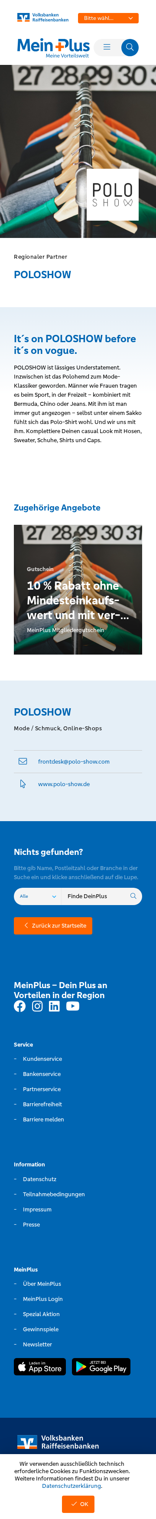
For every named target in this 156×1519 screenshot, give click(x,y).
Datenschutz (39, 1179)
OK (84, 1504)
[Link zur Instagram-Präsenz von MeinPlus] (37, 1006)
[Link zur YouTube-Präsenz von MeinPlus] (73, 1006)
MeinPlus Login (43, 1299)
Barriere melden (43, 1119)
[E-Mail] (23, 762)
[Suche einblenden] (130, 47)
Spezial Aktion (41, 1314)
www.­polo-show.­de (64, 784)
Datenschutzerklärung (71, 1486)
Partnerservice (42, 1089)
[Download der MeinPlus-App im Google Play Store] (101, 1368)
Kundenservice (42, 1059)
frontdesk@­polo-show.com (74, 761)
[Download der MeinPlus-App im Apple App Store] (40, 1368)
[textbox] (108, 18)
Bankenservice (42, 1074)
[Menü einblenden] (106, 47)
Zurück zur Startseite (59, 925)
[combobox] (108, 18)
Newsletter (37, 1344)
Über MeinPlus (42, 1284)
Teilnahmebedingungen (54, 1194)
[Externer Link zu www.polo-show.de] (23, 784)
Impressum (37, 1209)
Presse (31, 1224)
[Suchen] (133, 896)
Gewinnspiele (40, 1329)
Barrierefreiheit (42, 1104)
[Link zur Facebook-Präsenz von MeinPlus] (20, 1006)
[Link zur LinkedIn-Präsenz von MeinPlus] (54, 1006)
